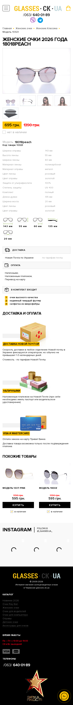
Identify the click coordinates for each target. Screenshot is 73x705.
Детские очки (10, 622)
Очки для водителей (14, 611)
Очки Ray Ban (10, 604)
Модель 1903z (48, 488)
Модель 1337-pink (14, 488)
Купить (18, 505)
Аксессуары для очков (15, 625)
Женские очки (11, 607)
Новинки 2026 (11, 600)
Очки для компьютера (15, 614)
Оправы (7, 618)
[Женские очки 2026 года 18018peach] (36, 71)
